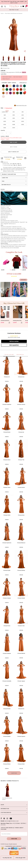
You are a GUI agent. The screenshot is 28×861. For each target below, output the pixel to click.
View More (23, 279)
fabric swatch (12, 240)
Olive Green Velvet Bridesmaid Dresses (13, 13)
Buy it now (13, 147)
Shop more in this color (21, 105)
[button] (2, 290)
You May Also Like (7, 857)
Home (2, 13)
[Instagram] (7, 818)
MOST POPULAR (20, 354)
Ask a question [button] (14, 345)
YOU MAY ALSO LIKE (9, 354)
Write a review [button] (14, 341)
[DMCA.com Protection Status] (14, 853)
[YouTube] (11, 818)
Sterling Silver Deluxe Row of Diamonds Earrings (17, 320)
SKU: (2, 68)
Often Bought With (20, 857)
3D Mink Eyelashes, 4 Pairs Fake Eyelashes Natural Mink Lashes (5, 320)
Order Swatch (23, 82)
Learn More (3, 73)
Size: (7, 108)
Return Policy (6, 184)
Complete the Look (14, 252)
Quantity (3, 130)
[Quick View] (10, 270)
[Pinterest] (4, 818)
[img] (14, 276)
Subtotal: (3, 136)
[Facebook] (1, 818)
